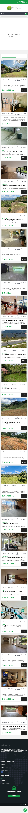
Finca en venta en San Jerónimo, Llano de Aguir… (14, 84)
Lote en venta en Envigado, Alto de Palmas (12, 489)
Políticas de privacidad (6, 783)
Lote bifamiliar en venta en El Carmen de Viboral (14, 354)
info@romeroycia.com (5, 770)
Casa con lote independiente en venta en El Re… (14, 557)
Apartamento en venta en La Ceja (10, 523)
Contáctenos (4, 781)
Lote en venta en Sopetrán (8, 456)
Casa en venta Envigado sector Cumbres (12, 591)
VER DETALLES (14, 68)
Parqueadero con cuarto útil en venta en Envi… (14, 726)
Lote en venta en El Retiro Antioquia (11, 422)
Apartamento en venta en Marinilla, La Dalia (13, 253)
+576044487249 (22, 1)
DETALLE (24, 90)
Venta (3, 778)
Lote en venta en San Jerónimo (9, 388)
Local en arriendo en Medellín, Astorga (12, 151)
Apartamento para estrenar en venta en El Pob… (14, 185)
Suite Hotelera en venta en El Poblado (11, 625)
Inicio (3, 776)
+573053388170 (21, 2)
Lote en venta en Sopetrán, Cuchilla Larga (12, 219)
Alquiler (3, 780)
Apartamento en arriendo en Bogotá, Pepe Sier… (14, 117)
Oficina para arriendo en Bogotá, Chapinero (13, 320)
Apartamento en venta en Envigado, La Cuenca (13, 659)
